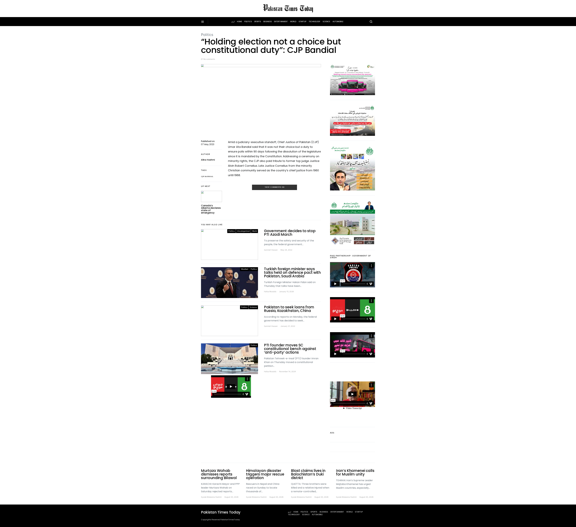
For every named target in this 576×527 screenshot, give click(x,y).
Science (326, 21)
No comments (209, 59)
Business (267, 21)
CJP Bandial (207, 176)
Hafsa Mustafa (270, 291)
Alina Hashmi (208, 159)
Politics (248, 21)
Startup (302, 21)
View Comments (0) (274, 187)
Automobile (338, 21)
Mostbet (244, 269)
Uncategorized (243, 231)
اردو (233, 21)
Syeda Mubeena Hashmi (211, 497)
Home (239, 21)
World (293, 21)
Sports (257, 21)
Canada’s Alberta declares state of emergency (211, 209)
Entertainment (281, 21)
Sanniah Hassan (271, 250)
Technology (314, 21)
